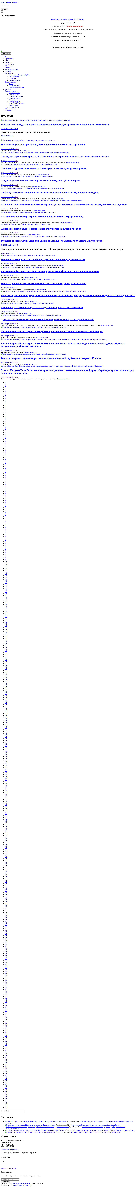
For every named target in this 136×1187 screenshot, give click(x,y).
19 (5, 416)
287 (6, 896)
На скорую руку (14, 102)
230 (6, 794)
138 (6, 629)
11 (5, 402)
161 (6, 670)
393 (6, 1086)
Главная (7, 57)
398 (6, 1095)
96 (5, 554)
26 (5, 429)
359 (6, 1025)
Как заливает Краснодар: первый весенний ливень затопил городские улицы (42, 216)
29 (5, 434)
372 (6, 1048)
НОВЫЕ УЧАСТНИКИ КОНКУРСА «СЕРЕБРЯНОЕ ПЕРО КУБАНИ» (96, 1132)
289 (6, 900)
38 (5, 450)
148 (6, 647)
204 (6, 747)
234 (6, 801)
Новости (8, 71)
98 (5, 558)
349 (6, 1007)
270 (6, 866)
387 (6, 1075)
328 (6, 969)
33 (5, 441)
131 (6, 617)
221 (6, 778)
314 (6, 944)
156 (6, 661)
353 (6, 1014)
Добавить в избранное (8, 1168)
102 (6, 565)
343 (6, 996)
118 (6, 593)
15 (5, 409)
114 (6, 586)
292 (6, 905)
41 (5, 456)
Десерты (12, 100)
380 (6, 1063)
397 (6, 1093)
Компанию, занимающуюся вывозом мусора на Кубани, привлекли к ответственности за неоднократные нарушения (64, 204)
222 (6, 780)
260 (6, 848)
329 (6, 971)
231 (6, 796)
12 (5, 404)
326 (6, 966)
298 (6, 916)
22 (5, 421)
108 (6, 575)
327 (6, 968)
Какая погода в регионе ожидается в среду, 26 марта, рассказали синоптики (42, 307)
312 (6, 941)
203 (6, 746)
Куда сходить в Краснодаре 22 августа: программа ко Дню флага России (95, 1125)
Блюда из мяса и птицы (17, 103)
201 (6, 742)
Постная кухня (14, 94)
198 (6, 737)
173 (6, 692)
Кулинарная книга (11, 91)
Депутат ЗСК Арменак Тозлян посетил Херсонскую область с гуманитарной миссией (47, 319)
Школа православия (11, 69)
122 (6, 601)
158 (6, 665)
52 (5, 475)
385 (6, 1071)
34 (5, 443)
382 (6, 1066)
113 (6, 584)
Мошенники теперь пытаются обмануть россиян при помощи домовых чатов (43, 259)
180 (6, 704)
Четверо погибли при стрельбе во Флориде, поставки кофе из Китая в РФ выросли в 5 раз (50, 271)
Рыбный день (13, 105)
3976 (17, 149)
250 (6, 830)
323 (6, 960)
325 (6, 964)
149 (6, 649)
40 (5, 454)
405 (6, 1107)
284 (6, 891)
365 (6, 1036)
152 (6, 654)
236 (6, 805)
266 (6, 858)
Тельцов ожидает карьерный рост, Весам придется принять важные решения (43, 144)
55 (5, 481)
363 (6, 1032)
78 (5, 522)
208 (6, 755)
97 (5, 556)
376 (6, 1055)
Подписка (4, 9)
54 (5, 479)
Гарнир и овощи (14, 93)
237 (6, 806)
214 (6, 765)
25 (5, 427)
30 (5, 436)
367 (6, 1039)
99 (5, 559)
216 (6, 769)
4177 (16, 350)
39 (5, 452)
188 (6, 719)
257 (6, 842)
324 (6, 962)
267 (6, 860)
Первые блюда (14, 107)
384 (6, 1070)
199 (6, 738)
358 (6, 1023)
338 (6, 987)
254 (6, 837)
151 (6, 652)
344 (6, 998)
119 (6, 595)
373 (6, 1050)
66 (5, 500)
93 (5, 549)
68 (5, 504)
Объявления (9, 66)
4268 (16, 161)
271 (6, 867)
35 (5, 445)
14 (5, 407)
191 (6, 724)
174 (6, 694)
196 (6, 733)
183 (6, 710)
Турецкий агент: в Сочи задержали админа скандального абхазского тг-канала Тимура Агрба (51, 240)
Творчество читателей (16, 87)
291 (6, 903)
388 (6, 1077)
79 (5, 524)
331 (6, 975)
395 (6, 1089)
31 (5, 438)
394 (6, 1088)
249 (6, 828)
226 (6, 787)
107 (6, 574)
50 (5, 472)
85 (5, 534)
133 (6, 620)
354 (6, 1016)
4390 (16, 300)
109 (6, 577)
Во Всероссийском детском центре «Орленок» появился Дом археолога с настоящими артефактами (55, 124)
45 (5, 463)
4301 (16, 197)
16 (5, 411)
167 (6, 681)
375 (6, 1054)
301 (6, 921)
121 (6, 599)
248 (6, 826)
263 (6, 853)
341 (6, 993)
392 (6, 1084)
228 (6, 790)
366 (6, 1037)
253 (6, 835)
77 (5, 520)
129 (6, 613)
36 (5, 447)
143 (6, 638)
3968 (16, 311)
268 (6, 862)
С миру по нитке (10, 82)
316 (6, 948)
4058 (16, 362)
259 (6, 846)
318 (6, 952)
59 (5, 488)
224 (6, 783)
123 (6, 602)
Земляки (7, 68)
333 (6, 978)
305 (6, 928)
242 (6, 815)
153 (6, 656)
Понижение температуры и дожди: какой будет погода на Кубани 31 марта (41, 228)
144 (6, 640)
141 (6, 635)
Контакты (8, 111)
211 (6, 760)
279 (6, 882)
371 (6, 1046)
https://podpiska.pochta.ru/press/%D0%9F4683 (67, 19)
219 (6, 774)
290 (6, 901)
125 (6, 606)
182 (6, 708)
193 (6, 728)
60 (5, 490)
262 (6, 851)
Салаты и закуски (15, 98)
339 (6, 989)
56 (5, 482)
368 (6, 1041)
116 (6, 590)
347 (6, 1003)
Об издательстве (10, 109)
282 (6, 887)
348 (6, 1005)
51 (5, 473)
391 (6, 1082)
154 (6, 658)
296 (6, 912)
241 (6, 814)
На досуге (8, 62)
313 (6, 943)
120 (6, 597)
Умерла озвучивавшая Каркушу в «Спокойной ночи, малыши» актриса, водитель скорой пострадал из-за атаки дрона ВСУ (68, 295)
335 (6, 982)
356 (6, 1020)
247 (6, 824)
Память (7, 60)
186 (6, 715)
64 (5, 497)
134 (6, 622)
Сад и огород (9, 64)
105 (6, 570)
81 (5, 527)
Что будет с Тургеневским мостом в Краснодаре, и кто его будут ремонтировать (44, 168)
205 (6, 749)
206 (6, 751)
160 (6, 669)
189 (6, 721)
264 (6, 855)
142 (6, 636)
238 (6, 808)
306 (6, 930)
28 (5, 432)
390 (6, 1080)
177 (6, 699)
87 (5, 538)
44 (5, 461)
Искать (3, 1111)
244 (6, 819)
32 (5, 439)
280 (6, 883)
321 (6, 957)
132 (6, 618)
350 (6, 1009)
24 (5, 425)
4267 (16, 185)
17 (5, 413)
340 (6, 991)
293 (6, 907)
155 (6, 660)
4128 (16, 173)
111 (6, 581)
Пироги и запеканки (16, 96)
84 (5, 533)
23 (5, 423)
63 (5, 495)
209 (6, 756)
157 (6, 663)
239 (6, 810)
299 (6, 918)
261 (6, 849)
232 (6, 798)
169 (6, 685)
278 (6, 880)
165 (6, 678)
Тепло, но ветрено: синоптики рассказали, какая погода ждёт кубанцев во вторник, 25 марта (51, 358)
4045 (16, 245)
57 (5, 484)
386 (6, 1073)
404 (6, 1106)
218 (6, 772)
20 (5, 418)
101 (6, 563)
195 (6, 731)
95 (5, 552)
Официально (9, 73)
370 (6, 1045)
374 (6, 1052)
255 (6, 839)
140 (6, 633)
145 (6, 642)
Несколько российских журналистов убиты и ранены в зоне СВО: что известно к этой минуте (52, 331)
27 (5, 430)
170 (6, 687)
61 (5, 491)
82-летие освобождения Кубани (19, 75)
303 (6, 925)
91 (5, 545)
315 (6, 946)
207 (6, 753)
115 (6, 588)
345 (6, 1000)
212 (6, 762)
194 (6, 729)
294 (6, 909)
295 (6, 910)
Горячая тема (9, 59)
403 (6, 1104)
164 (6, 676)
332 (6, 977)
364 (6, 1034)
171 (6, 688)
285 (6, 892)
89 (5, 541)
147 (6, 645)
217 (6, 771)
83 (5, 531)
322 (6, 959)
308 (6, 934)
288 (6, 898)
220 (6, 776)
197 (6, 735)
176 (6, 697)
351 (6, 1011)
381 (6, 1064)
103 (6, 567)
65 (5, 498)
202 (6, 744)
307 (6, 932)
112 (6, 583)
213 (6, 764)
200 (6, 740)
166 (6, 679)
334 (6, 980)
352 (6, 1012)
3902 (16, 275)
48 (5, 468)
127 (6, 610)
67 (5, 502)
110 (6, 579)
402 (6, 1102)
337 (6, 986)
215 (6, 767)
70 (5, 507)
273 (6, 871)
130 (6, 615)
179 (6, 703)
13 (5, 405)
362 (6, 1030)
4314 (16, 287)
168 (6, 683)
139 (6, 631)
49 (5, 470)
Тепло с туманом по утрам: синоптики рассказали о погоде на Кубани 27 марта (43, 283)
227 (6, 789)
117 (6, 592)
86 (5, 536)
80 (5, 525)
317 (6, 950)
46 (5, 464)
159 (6, 667)
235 (6, 803)
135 (6, 624)
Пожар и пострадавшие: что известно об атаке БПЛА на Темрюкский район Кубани (105, 1130)
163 (6, 674)
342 (6, 995)
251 (6, 832)
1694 (16, 129)
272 (6, 869)
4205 (16, 233)
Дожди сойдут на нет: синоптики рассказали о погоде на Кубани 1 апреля (40, 180)
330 (6, 973)
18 (5, 414)
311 (6, 939)
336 (6, 984)
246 (6, 823)
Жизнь (11, 84)
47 (5, 466)
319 (6, 953)
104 (6, 568)
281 (6, 885)
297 (6, 914)
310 (6, 937)
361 (6, 1029)
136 (6, 626)
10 (5, 400)
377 (6, 1057)
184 (6, 712)
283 (6, 889)
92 (5, 547)
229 (6, 792)
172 (6, 690)
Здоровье (8, 89)
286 (6, 894)
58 (5, 486)
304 (6, 926)
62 (5, 493)
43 (5, 459)
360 (6, 1027)
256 (6, 841)
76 (5, 518)
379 (6, 1061)
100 (6, 561)
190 (6, 722)
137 (6, 627)
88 (5, 540)
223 (6, 781)
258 (6, 844)
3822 (16, 324)
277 (6, 878)
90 (5, 543)
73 (5, 513)
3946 (16, 209)
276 (6, 876)
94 (5, 550)
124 (6, 604)
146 (6, 644)
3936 (16, 377)
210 (6, 758)
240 (6, 812)
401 (6, 1100)
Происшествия (14, 76)
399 (6, 1097)
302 (6, 923)
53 (5, 477)
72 (5, 511)
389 (6, 1079)
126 (6, 608)
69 (5, 506)
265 (6, 857)
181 (6, 706)
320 (6, 955)
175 (6, 695)
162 (6, 672)
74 (5, 515)
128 (6, 611)
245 (6, 821)
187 (6, 717)
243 (6, 817)
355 (6, 1018)
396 (6, 1091)
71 (5, 509)
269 (6, 864)
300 (6, 919)
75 (5, 516)
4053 (16, 263)
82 (5, 529)
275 (6, 875)
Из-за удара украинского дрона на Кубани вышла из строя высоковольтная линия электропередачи (55, 156)
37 (5, 448)
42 (5, 457)
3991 (16, 336)
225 (6, 785)
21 (5, 420)
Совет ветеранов (14, 80)
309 (6, 935)
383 (6, 1068)
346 (6, 1002)
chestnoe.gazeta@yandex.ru (9, 1149)
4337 (16, 221)
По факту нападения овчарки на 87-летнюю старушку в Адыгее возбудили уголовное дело (49, 192)
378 (6, 1059)
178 (6, 701)
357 (6, 1021)
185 (6, 713)
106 (6, 572)
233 (6, 799)
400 (6, 1098)
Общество (12, 78)
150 (6, 651)
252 (6, 833)
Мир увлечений (14, 85)
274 (6, 873)
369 (6, 1043)
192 (6, 726)
